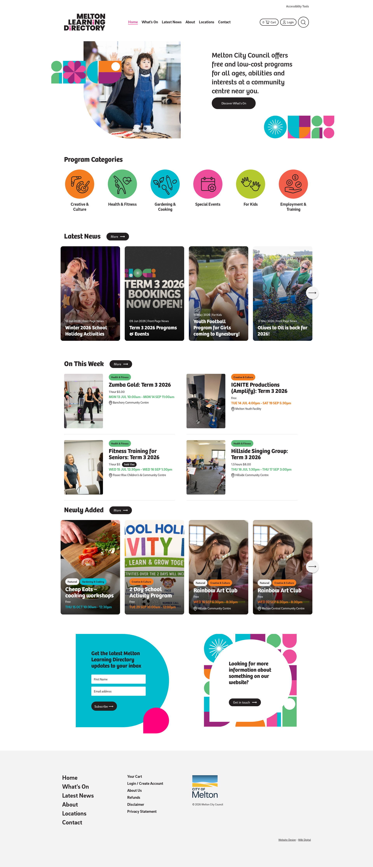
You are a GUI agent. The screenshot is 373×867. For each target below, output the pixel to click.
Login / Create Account (145, 783)
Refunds (133, 797)
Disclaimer (135, 804)
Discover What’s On (233, 103)
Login (290, 22)
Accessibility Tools (297, 6)
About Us (134, 790)
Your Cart (134, 776)
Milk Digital (304, 839)
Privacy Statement (142, 811)
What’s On (150, 22)
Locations (206, 22)
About (190, 22)
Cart (269, 22)
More (118, 237)
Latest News (172, 22)
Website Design (287, 839)
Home (133, 22)
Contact (224, 22)
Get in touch (245, 702)
